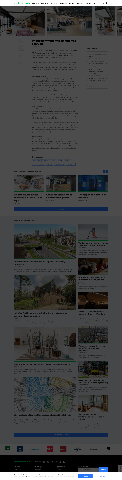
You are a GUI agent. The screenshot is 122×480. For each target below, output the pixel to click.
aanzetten (72, 477)
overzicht (41, 477)
